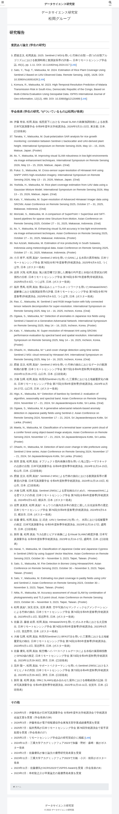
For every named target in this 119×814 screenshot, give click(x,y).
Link (73, 64)
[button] (110, 467)
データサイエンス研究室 (59, 4)
